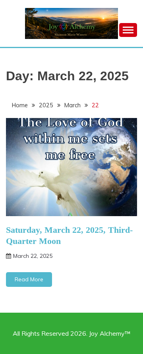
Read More (29, 279)
